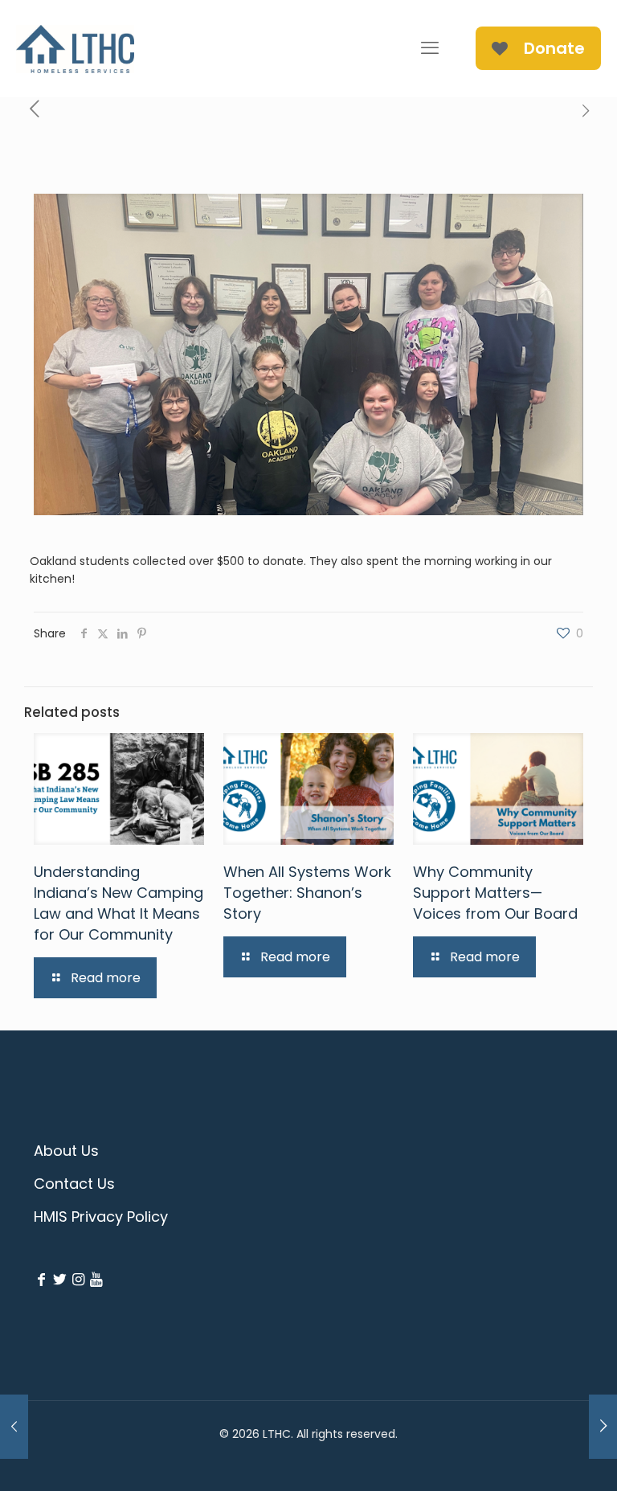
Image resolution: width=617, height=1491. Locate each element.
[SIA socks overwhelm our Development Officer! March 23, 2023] (14, 1427)
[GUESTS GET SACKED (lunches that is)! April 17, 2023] (603, 1427)
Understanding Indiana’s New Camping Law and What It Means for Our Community (118, 903)
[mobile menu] (429, 48)
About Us (66, 1151)
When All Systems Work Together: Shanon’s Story (307, 893)
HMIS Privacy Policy (101, 1216)
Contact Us (74, 1184)
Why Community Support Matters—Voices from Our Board (495, 893)
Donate (554, 48)
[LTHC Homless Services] (75, 48)
